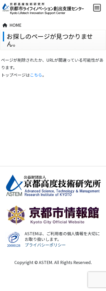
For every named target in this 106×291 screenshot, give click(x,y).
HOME (15, 25)
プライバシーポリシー (45, 245)
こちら (36, 75)
